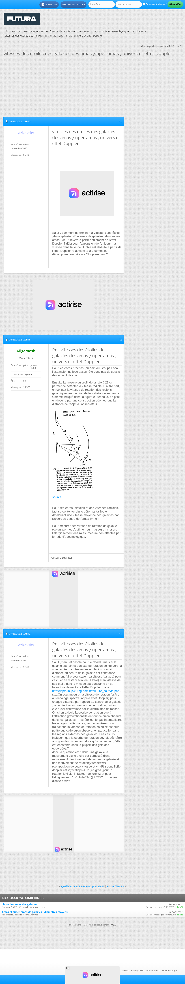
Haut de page (169, 970)
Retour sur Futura (73, 4)
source (56, 497)
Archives (138, 31)
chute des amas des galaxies (19, 904)
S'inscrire (49, 4)
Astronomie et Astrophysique (111, 31)
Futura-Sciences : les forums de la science (49, 31)
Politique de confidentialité (145, 970)
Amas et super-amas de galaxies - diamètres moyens (35, 912)
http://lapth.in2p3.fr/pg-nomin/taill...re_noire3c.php (85, 691)
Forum (16, 31)
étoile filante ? (115, 886)
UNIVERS (84, 31)
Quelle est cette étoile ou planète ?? (82, 886)
